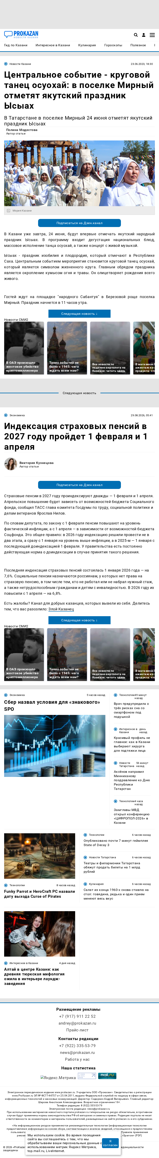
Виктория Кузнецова (36, 463)
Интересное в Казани (128, 731)
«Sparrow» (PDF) (132, 1135)
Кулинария (96, 884)
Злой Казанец (61, 609)
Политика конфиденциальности (122, 1147)
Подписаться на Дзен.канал (79, 223)
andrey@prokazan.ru (77, 1023)
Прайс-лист (77, 1030)
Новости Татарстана (126, 764)
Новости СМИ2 (16, 320)
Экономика (17, 415)
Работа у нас (77, 1059)
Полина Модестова (22, 130)
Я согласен (110, 1143)
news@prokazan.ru (77, 1052)
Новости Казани (20, 63)
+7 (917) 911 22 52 (77, 1016)
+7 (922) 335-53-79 (77, 1045)
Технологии (127, 695)
